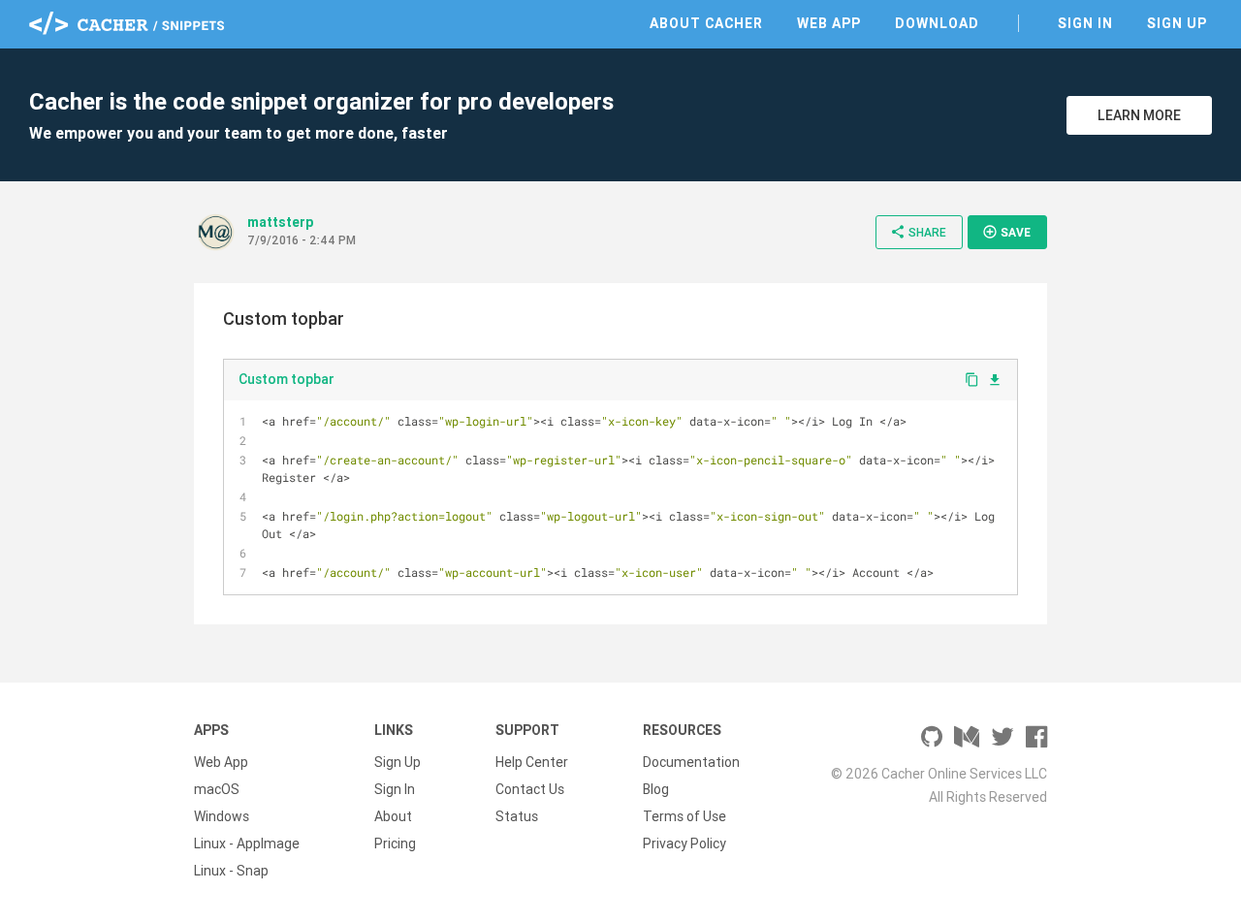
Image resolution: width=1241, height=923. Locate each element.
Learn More (1139, 115)
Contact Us (529, 789)
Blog (656, 789)
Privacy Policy (684, 843)
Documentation (691, 762)
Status (516, 816)
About (393, 816)
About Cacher (706, 23)
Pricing (395, 843)
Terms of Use (684, 816)
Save (1006, 231)
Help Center (531, 762)
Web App (829, 23)
